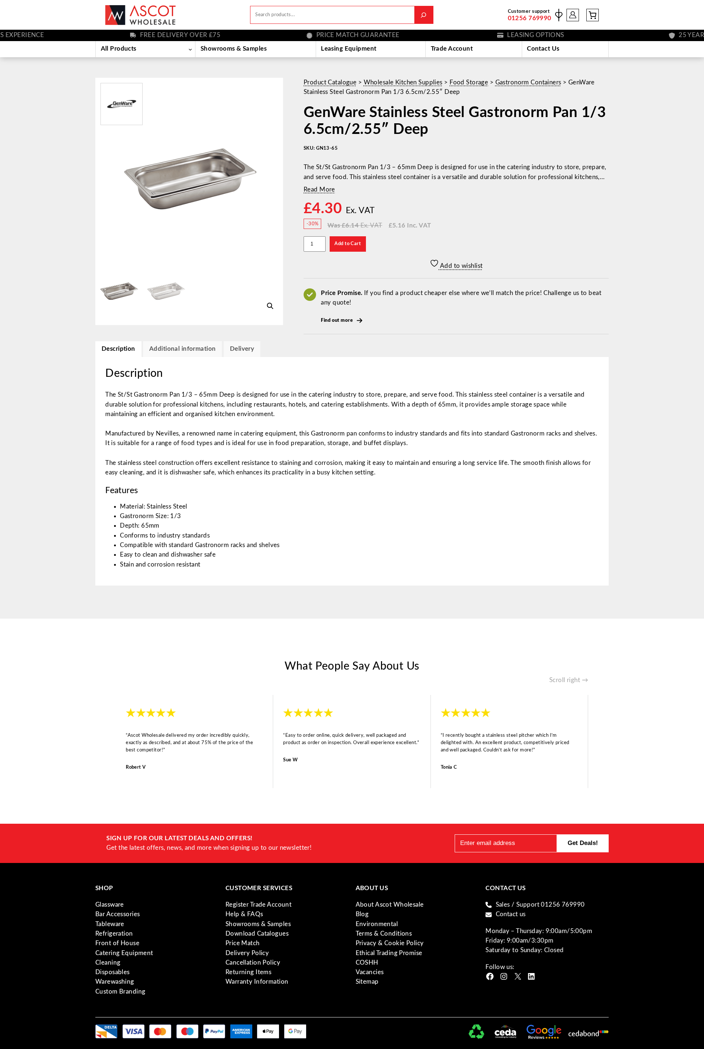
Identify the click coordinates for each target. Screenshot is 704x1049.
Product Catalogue (330, 82)
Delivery (242, 349)
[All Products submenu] (190, 49)
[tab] (242, 349)
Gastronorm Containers (528, 82)
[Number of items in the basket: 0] (592, 15)
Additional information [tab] (182, 349)
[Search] (423, 14)
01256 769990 (529, 18)
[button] (270, 306)
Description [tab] (118, 349)
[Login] (573, 14)
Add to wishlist (461, 266)
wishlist (558, 15)
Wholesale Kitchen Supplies (403, 82)
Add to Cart (347, 243)
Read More (319, 189)
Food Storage (469, 82)
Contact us (511, 914)
